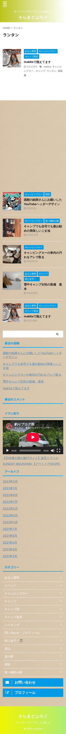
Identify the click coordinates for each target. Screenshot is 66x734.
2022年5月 (10, 508)
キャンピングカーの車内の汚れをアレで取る (32, 374)
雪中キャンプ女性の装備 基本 (23, 381)
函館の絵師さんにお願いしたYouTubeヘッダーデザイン (32, 355)
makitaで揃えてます (37, 62)
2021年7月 (10, 529)
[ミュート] (52, 450)
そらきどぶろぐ (33, 17)
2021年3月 (10, 556)
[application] (33, 437)
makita (47, 66)
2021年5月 (10, 542)
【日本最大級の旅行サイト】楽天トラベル (30, 458)
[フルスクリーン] (58, 450)
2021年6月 (10, 536)
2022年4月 (10, 515)
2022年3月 (10, 522)
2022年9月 (10, 495)
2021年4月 (10, 549)
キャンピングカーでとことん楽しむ (33, 722)
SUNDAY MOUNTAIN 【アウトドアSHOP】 (32, 464)
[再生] (7, 450)
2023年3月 (10, 481)
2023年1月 (10, 488)
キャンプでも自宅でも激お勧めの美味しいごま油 (32, 366)
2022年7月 (10, 502)
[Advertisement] (33, 148)
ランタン (51, 70)
